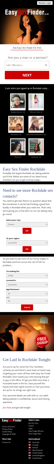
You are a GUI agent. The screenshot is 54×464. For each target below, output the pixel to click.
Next (27, 75)
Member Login (45, 3)
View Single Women (36, 431)
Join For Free (33, 423)
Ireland (35, 447)
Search (27, 307)
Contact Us (6, 442)
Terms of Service (8, 426)
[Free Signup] (27, 350)
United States (37, 453)
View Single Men (35, 434)
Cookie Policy (7, 431)
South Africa (37, 458)
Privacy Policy (7, 429)
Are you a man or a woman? (27, 57)
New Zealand (37, 450)
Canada (35, 445)
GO (27, 231)
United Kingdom (38, 455)
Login (31, 428)
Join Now (7, 407)
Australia (35, 442)
